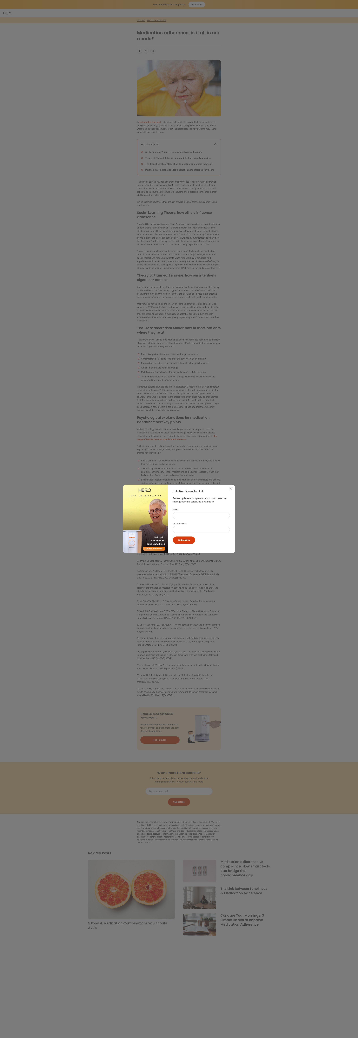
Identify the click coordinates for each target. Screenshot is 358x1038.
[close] (231, 488)
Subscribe (184, 540)
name (175, 510)
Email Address (180, 491)
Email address (180, 524)
